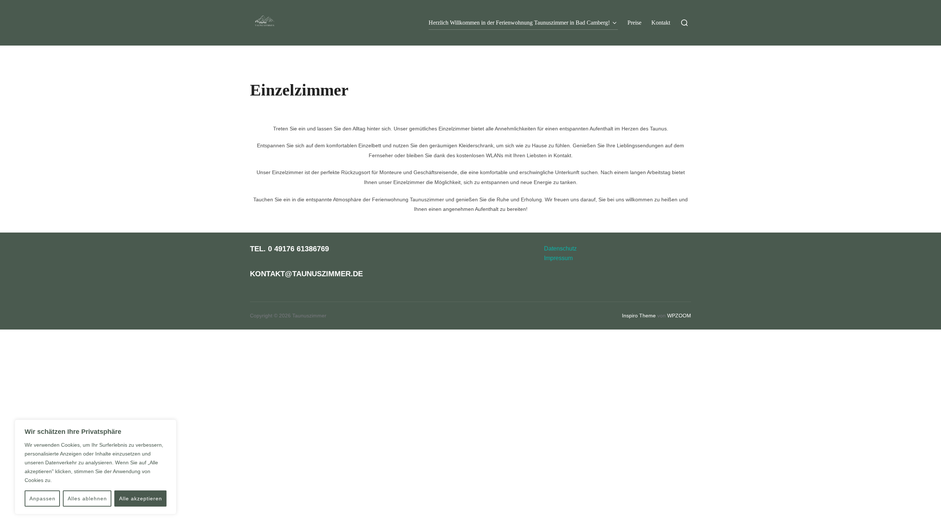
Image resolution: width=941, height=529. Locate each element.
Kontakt (660, 22)
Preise (634, 22)
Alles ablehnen (87, 498)
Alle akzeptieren (140, 498)
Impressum (558, 258)
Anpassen (42, 498)
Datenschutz (560, 248)
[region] (95, 467)
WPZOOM (679, 316)
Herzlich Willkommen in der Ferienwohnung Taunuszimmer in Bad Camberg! (519, 22)
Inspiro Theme (639, 316)
